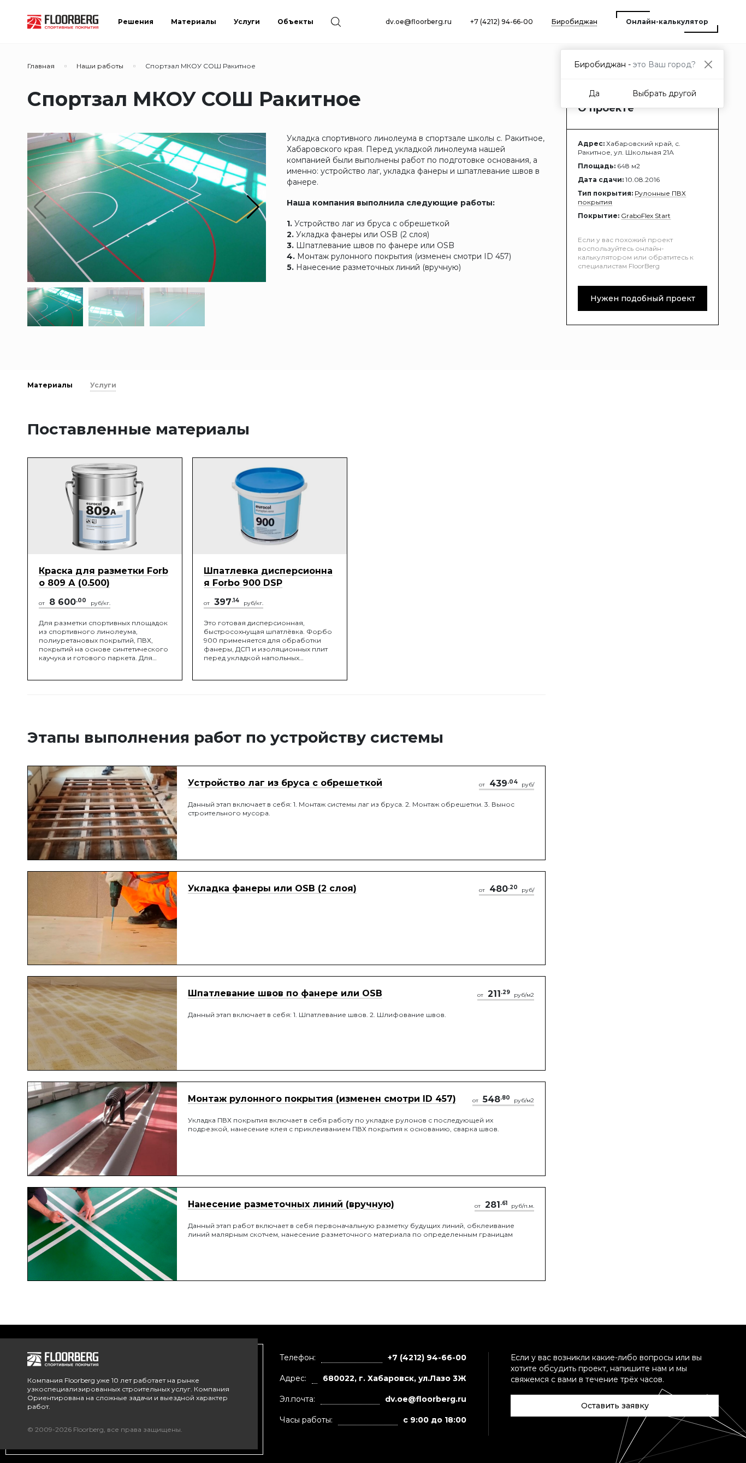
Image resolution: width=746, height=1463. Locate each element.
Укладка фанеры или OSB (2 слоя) (272, 888)
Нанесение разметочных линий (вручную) (291, 1204)
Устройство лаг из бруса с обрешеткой (285, 783)
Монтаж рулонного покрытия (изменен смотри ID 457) (322, 1099)
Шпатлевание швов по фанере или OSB (285, 993)
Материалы (50, 385)
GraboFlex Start (646, 215)
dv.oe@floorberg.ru (419, 21)
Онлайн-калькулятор (667, 21)
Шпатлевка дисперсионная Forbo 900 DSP (268, 577)
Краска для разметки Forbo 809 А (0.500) (103, 577)
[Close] (708, 64)
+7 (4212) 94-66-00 (501, 21)
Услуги (103, 385)
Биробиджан (574, 21)
